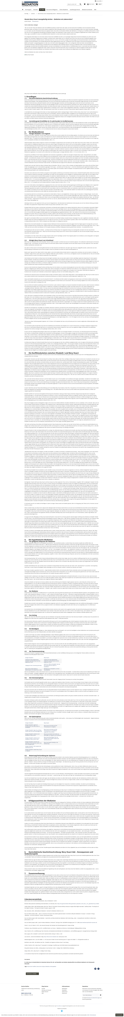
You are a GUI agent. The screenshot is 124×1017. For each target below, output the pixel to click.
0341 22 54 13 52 (26, 993)
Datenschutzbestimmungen (94, 997)
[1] (66, 594)
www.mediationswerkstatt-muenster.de (88, 922)
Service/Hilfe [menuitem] (99, 1)
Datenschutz (64, 991)
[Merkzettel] (84, 4)
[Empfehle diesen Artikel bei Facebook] (98, 969)
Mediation (47, 966)
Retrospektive (53, 966)
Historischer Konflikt (31, 966)
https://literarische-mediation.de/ (51, 936)
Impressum (64, 993)
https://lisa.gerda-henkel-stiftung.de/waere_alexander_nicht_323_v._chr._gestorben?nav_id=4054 (78, 903)
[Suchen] (80, 4)
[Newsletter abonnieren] (101, 995)
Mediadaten (64, 988)
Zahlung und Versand (46, 990)
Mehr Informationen (91, 1015)
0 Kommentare (35, 21)
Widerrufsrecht (45, 991)
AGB (42, 993)
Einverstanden (119, 1015)
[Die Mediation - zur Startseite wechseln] (30, 4)
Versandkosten (59, 1005)
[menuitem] (74, 4)
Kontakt (43, 988)
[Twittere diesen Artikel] (95, 969)
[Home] (22, 9)
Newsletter (64, 990)
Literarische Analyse (40, 966)
